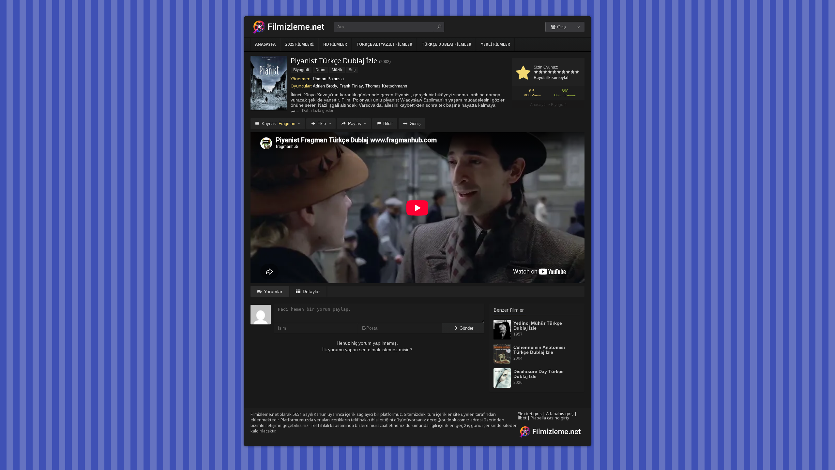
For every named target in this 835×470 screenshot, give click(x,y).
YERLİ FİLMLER (495, 44)
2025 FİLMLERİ (299, 44)
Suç (352, 70)
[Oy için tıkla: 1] (536, 72)
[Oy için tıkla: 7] (563, 72)
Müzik (337, 70)
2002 (384, 61)
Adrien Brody (325, 86)
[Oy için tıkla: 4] (549, 72)
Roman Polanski (328, 78)
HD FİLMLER (335, 44)
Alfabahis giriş (559, 413)
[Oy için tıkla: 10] (577, 72)
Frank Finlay (351, 86)
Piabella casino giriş (550, 418)
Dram (320, 70)
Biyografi (559, 104)
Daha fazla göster (317, 110)
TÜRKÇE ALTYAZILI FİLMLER (384, 44)
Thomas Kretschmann (386, 86)
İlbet (522, 418)
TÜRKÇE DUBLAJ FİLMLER (446, 44)
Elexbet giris (530, 413)
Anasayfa (265, 44)
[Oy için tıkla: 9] (572, 72)
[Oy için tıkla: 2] (540, 72)
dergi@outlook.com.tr (448, 420)
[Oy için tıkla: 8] (568, 72)
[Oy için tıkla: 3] (545, 72)
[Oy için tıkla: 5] (554, 72)
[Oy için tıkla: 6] (558, 72)
